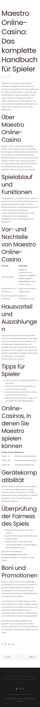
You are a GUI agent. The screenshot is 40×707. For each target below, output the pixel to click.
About (18, 679)
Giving (26, 679)
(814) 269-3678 (8, 679)
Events (33, 679)
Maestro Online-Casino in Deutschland (27, 278)
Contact (20, 682)
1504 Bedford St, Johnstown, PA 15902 (19, 676)
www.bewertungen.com (10, 554)
